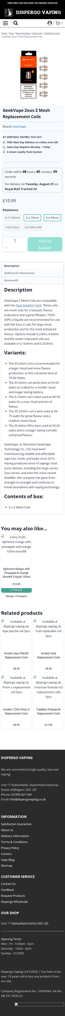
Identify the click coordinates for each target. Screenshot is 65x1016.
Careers (6, 854)
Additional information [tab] (19, 273)
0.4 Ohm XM (33, 227)
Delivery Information (15, 836)
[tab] (32, 100)
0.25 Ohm (12, 227)
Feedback (7, 890)
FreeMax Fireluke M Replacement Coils (48, 711)
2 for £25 (16, 590)
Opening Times (11, 939)
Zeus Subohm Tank (28, 305)
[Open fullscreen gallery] (58, 100)
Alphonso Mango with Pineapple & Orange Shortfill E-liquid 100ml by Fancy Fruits (16, 574)
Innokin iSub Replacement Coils (48, 655)
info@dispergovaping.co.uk (28, 799)
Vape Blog (7, 860)
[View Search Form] (15, 23)
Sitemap (6, 865)
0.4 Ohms (52, 218)
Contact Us (8, 884)
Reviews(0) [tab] (11, 280)
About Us (7, 830)
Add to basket (44, 244)
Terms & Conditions (14, 842)
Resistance (10, 210)
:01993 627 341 (21, 795)
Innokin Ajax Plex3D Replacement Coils (16, 655)
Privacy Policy (10, 848)
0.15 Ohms (12, 218)
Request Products (13, 896)
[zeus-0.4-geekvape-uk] (32, 73)
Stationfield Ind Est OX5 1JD (29, 923)
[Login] (49, 23)
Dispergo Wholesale (14, 902)
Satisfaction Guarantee (16, 824)
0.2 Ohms (32, 218)
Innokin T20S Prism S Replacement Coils (16, 711)
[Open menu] (5, 23)
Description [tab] (11, 265)
